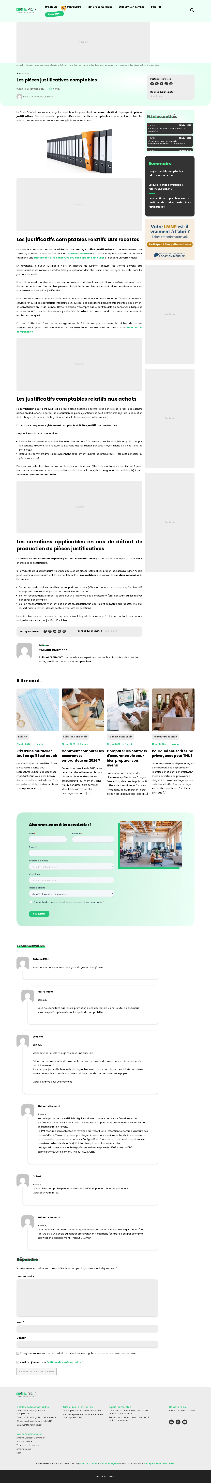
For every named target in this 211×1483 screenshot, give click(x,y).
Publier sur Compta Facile (182, 1410)
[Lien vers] (170, 239)
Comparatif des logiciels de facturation (36, 1417)
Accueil (19, 65)
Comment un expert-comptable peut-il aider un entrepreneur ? (128, 1412)
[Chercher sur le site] (192, 10)
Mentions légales (109, 1463)
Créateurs (51, 7)
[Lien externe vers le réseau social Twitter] (178, 1422)
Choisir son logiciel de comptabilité (34, 1421)
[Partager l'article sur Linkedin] (161, 84)
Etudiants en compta (132, 7)
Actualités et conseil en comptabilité (41, 65)
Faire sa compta (81, 65)
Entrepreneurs (72, 7)
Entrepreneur (65, 65)
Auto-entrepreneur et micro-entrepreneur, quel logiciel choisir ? (83, 1416)
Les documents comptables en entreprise (109, 65)
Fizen (18, 1452)
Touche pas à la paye (27, 1445)
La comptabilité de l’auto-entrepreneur (82, 1410)
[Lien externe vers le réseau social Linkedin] (171, 1422)
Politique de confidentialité (63, 1362)
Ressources (54, 14)
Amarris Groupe (24, 1441)
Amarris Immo (23, 1449)
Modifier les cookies (105, 1476)
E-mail (21, 1337)
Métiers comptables (100, 7)
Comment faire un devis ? (29, 1424)
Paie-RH (156, 7)
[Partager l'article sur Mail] (171, 84)
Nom (20, 1322)
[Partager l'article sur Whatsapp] (166, 84)
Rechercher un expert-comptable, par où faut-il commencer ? (129, 1419)
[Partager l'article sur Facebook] (152, 84)
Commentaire (26, 1276)
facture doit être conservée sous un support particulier (69, 257)
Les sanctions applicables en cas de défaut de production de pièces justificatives (170, 202)
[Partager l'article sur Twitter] (157, 84)
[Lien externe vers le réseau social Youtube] (184, 1422)
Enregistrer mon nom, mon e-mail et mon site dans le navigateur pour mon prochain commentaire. (78, 1353)
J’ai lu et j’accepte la (51, 1362)
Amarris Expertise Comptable (30, 1437)
